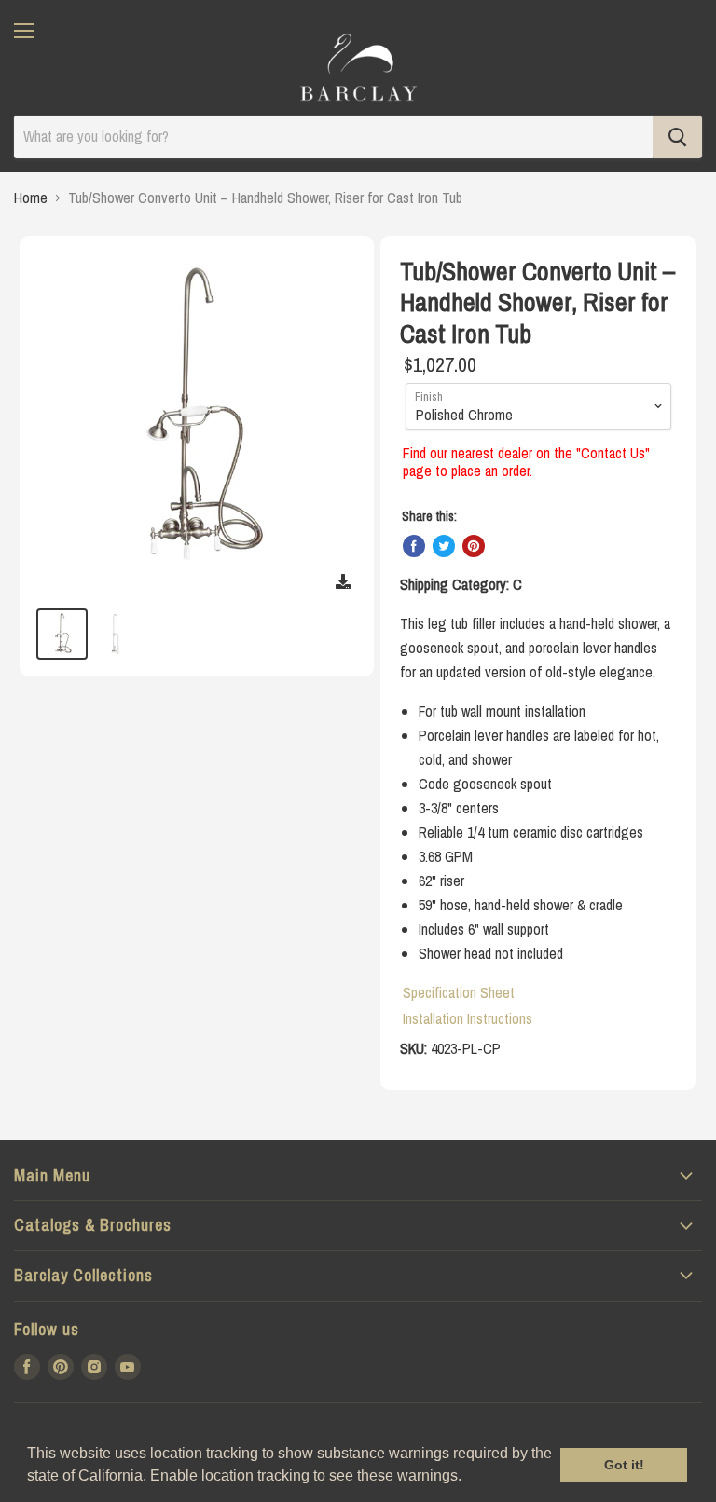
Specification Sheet (459, 992)
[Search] (677, 137)
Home (31, 197)
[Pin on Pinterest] (473, 546)
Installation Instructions (467, 1018)
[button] (468, 1478)
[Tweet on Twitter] (444, 546)
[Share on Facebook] (414, 546)
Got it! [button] (624, 1464)
